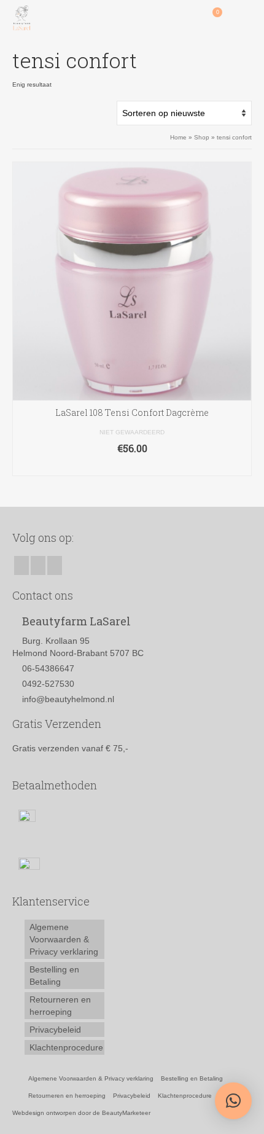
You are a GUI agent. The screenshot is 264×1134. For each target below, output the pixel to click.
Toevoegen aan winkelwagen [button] (132, 466)
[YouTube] (54, 565)
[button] (233, 1100)
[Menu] (242, 18)
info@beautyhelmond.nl (68, 699)
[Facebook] (21, 565)
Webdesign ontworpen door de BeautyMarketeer (81, 1112)
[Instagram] (38, 565)
